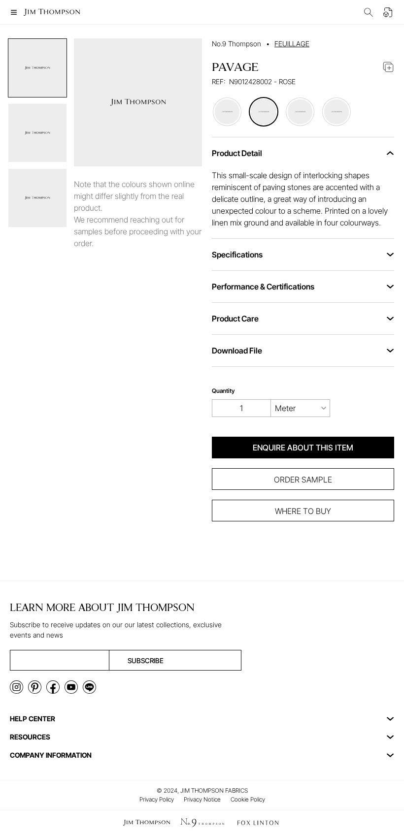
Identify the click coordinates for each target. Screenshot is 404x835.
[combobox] (300, 408)
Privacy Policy (156, 799)
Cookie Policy (248, 799)
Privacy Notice (202, 799)
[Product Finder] (368, 12)
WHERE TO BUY (303, 511)
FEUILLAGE (291, 43)
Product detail (237, 153)
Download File (237, 350)
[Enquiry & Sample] (388, 12)
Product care (235, 318)
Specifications (237, 254)
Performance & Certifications (263, 286)
